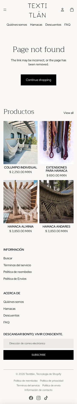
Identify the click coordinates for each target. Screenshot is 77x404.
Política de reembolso (17, 272)
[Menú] (5, 10)
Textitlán (30, 374)
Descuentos (53, 25)
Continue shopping (38, 80)
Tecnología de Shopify (48, 374)
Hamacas (36, 25)
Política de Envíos (14, 279)
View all (69, 113)
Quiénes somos (17, 25)
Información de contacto (38, 390)
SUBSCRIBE (39, 355)
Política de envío (51, 385)
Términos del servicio (17, 265)
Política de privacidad (51, 380)
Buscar (7, 258)
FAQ (67, 25)
